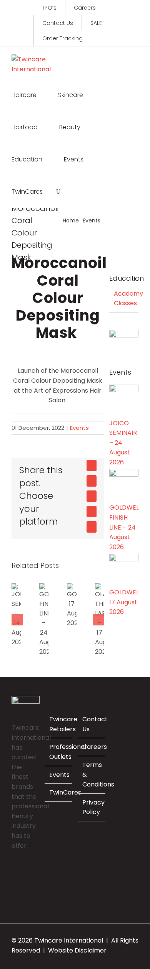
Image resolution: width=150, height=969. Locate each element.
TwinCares (65, 792)
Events (79, 428)
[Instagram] (24, 873)
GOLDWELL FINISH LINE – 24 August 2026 (41, 619)
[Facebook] (14, 873)
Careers (94, 746)
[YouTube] (14, 886)
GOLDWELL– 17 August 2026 (69, 605)
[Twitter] (34, 873)
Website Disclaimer (77, 950)
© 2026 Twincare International (57, 940)
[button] (58, 192)
